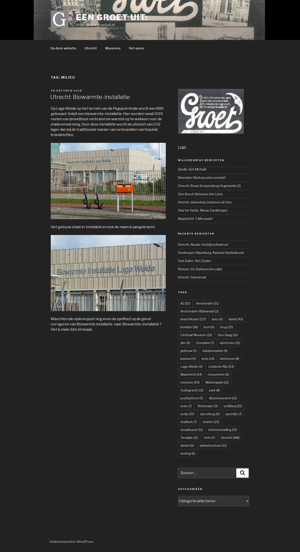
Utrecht (91, 48)
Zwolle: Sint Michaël (192, 169)
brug (226, 327)
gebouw (188, 351)
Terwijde (189, 437)
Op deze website (63, 48)
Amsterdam (207, 303)
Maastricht (191, 374)
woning (187, 453)
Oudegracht (191, 390)
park (214, 390)
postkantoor (191, 398)
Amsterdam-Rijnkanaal (199, 311)
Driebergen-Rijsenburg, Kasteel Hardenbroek (211, 252)
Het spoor (136, 48)
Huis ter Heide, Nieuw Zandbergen (203, 210)
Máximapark (217, 382)
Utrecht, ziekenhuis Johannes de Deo (205, 202)
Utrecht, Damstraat (192, 277)
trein (209, 437)
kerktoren (229, 358)
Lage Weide (191, 366)
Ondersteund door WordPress (71, 541)
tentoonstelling (222, 430)
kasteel (188, 358)
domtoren (230, 343)
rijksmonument (223, 398)
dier (185, 343)
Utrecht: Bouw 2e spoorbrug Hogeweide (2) (209, 186)
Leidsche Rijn (221, 366)
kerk (208, 358)
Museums (113, 48)
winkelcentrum (213, 445)
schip (187, 414)
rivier (186, 406)
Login (182, 147)
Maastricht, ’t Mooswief (195, 218)
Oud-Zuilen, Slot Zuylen (194, 261)
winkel (187, 445)
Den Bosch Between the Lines (200, 194)
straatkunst (191, 430)
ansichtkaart (193, 319)
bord (209, 327)
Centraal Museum (196, 335)
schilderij (233, 406)
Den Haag (228, 335)
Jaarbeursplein (215, 351)
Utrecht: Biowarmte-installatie (90, 96)
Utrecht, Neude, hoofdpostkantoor (203, 244)
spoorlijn (233, 414)
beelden (189, 327)
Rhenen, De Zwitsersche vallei (200, 269)
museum (190, 382)
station (211, 422)
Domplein (205, 343)
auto (217, 319)
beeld (236, 319)
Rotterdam (207, 406)
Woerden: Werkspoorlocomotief (202, 177)
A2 (185, 303)
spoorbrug (210, 414)
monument (218, 374)
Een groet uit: (112, 17)
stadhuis (188, 422)
